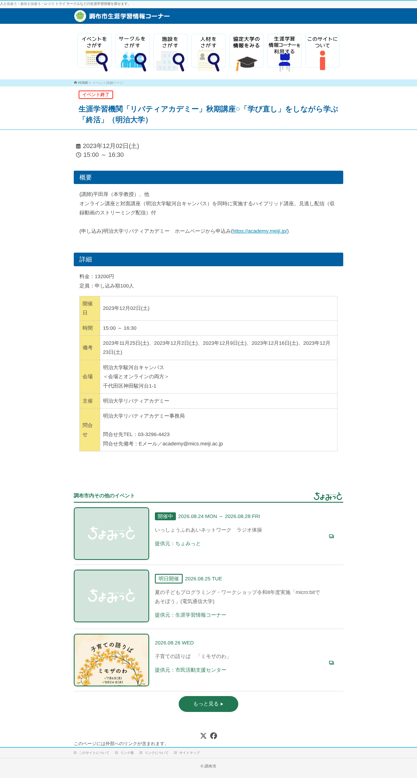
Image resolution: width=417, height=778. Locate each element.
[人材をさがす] (208, 53)
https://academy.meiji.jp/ (260, 231)
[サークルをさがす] (132, 53)
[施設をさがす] (170, 53)
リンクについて (157, 753)
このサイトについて (94, 753)
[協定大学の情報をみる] (246, 53)
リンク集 (127, 753)
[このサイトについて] (323, 53)
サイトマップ (189, 753)
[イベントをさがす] (94, 53)
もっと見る (206, 704)
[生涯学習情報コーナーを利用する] (285, 53)
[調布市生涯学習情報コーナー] (156, 19)
